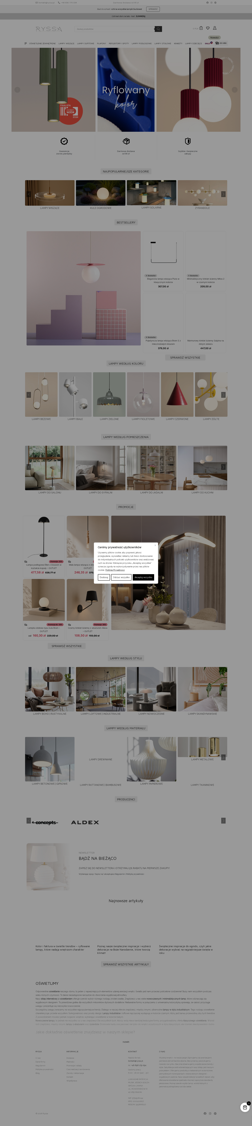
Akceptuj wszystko (143, 577)
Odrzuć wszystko (121, 577)
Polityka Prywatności (115, 570)
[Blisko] (155, 545)
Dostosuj (104, 577)
